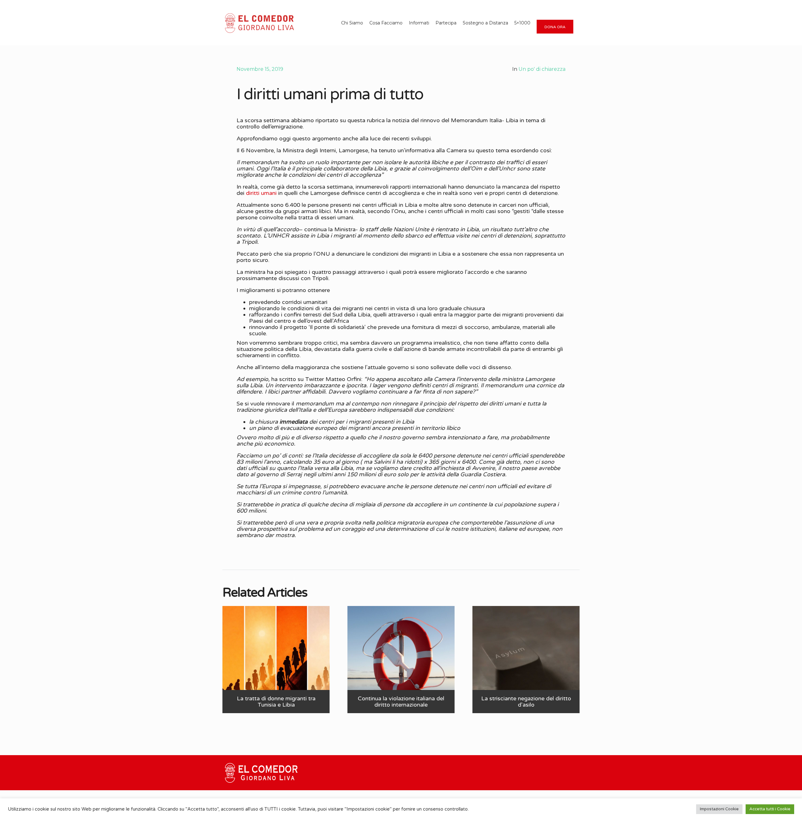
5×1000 (522, 23)
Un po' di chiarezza (541, 69)
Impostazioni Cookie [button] (719, 809)
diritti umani (261, 193)
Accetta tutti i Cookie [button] (769, 809)
